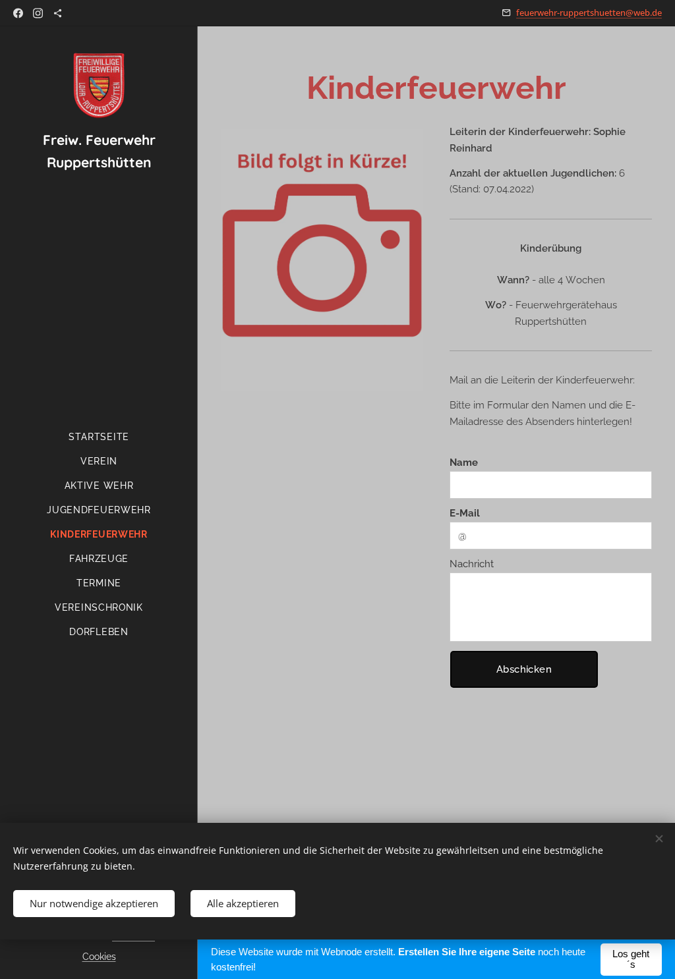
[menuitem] (99, 437)
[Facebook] (18, 13)
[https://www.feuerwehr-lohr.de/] (57, 13)
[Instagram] (38, 13)
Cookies (99, 956)
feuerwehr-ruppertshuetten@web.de (589, 12)
